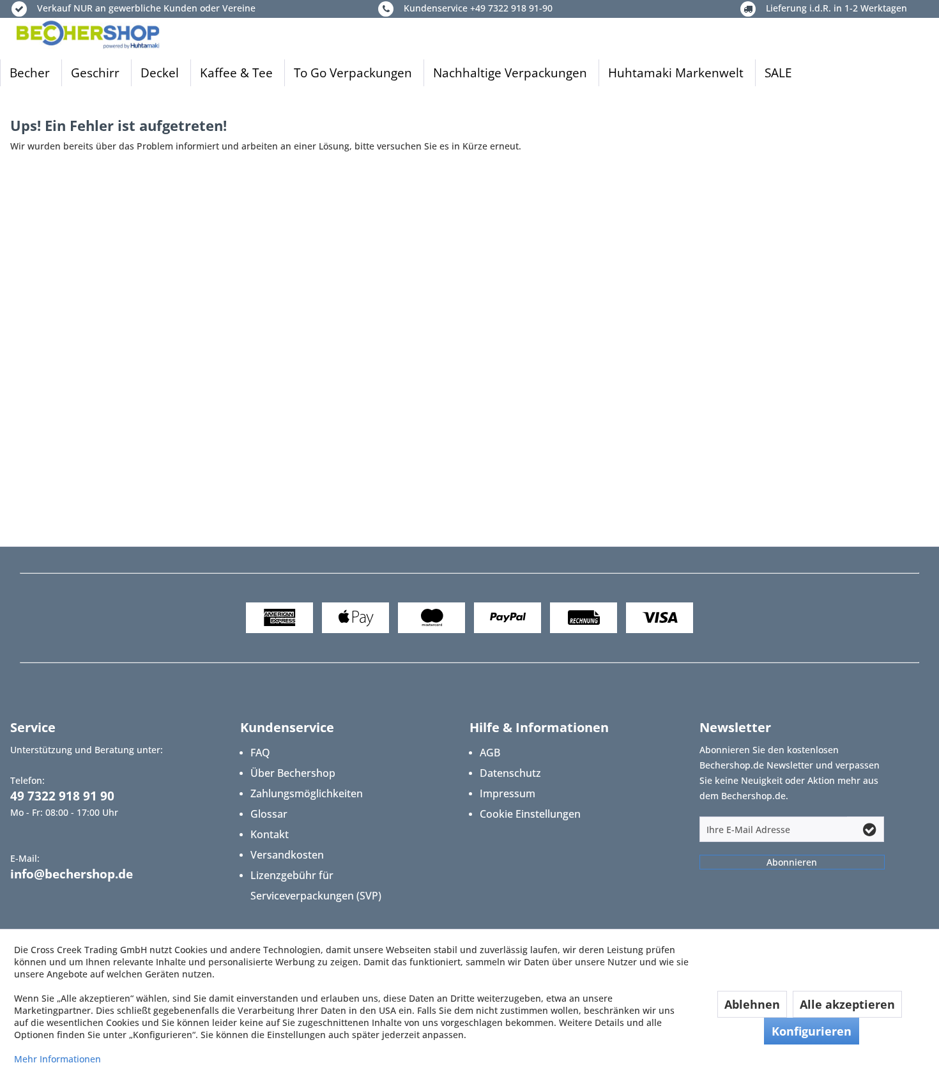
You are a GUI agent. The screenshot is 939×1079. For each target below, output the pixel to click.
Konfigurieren (811, 1031)
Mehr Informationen (57, 1059)
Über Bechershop (292, 773)
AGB (490, 753)
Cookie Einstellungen (530, 814)
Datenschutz (510, 773)
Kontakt (269, 834)
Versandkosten (287, 855)
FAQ (260, 753)
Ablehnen (752, 1004)
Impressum (507, 793)
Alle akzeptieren (847, 1004)
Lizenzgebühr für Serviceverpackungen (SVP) (315, 885)
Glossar (268, 814)
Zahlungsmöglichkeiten (306, 793)
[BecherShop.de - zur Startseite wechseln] (88, 34)
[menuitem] (29, 72)
